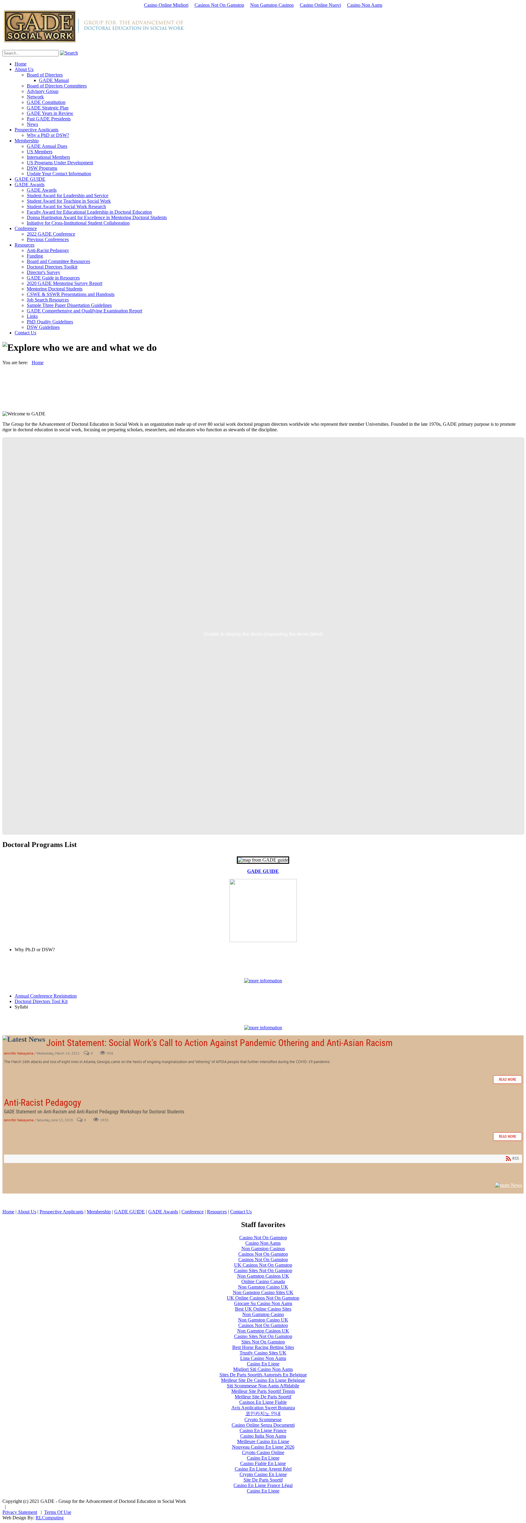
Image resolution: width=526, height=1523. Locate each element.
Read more (507, 1079)
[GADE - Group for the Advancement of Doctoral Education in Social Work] (93, 42)
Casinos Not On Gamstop (219, 5)
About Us (26, 1211)
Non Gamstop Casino (263, 1314)
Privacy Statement (19, 1512)
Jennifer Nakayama (18, 1053)
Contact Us (241, 1211)
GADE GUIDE (263, 871)
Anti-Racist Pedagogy (42, 1102)
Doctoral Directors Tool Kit (41, 1001)
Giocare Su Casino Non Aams (263, 1303)
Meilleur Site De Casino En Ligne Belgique (263, 1380)
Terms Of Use (57, 1512)
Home (8, 1211)
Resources (217, 1211)
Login (15, 1506)
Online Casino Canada (263, 1281)
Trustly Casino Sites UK (263, 1352)
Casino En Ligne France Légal (263, 1485)
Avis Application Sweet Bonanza (263, 1407)
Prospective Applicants (61, 1211)
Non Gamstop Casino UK (263, 1287)
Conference (192, 1211)
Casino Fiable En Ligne (263, 1463)
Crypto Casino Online (263, 1452)
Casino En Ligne (263, 1363)
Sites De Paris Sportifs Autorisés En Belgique (263, 1374)
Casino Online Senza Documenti (263, 1425)
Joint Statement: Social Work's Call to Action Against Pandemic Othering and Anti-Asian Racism (219, 1042)
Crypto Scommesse (263, 1419)
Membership (99, 1211)
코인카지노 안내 (263, 1413)
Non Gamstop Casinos (272, 5)
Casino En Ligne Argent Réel (263, 1468)
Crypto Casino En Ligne (263, 1474)
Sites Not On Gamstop (263, 1341)
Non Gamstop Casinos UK (263, 1276)
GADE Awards (163, 1211)
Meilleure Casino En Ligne (263, 1441)
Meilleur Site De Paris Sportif (263, 1396)
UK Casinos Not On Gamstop (263, 1265)
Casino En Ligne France (263, 1430)
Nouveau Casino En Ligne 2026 (263, 1447)
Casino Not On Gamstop (263, 1237)
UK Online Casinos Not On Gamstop (263, 1298)
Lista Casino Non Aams (263, 1358)
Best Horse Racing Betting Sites (263, 1347)
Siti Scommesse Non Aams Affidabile (263, 1385)
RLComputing (50, 1517)
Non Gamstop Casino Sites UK (263, 1292)
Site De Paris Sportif (263, 1479)
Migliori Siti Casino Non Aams (263, 1369)
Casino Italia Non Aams (263, 1436)
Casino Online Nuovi (320, 5)
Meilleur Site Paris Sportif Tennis (263, 1391)
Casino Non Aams (364, 5)
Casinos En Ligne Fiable (263, 1402)
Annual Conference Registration (46, 995)
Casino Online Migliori (166, 5)
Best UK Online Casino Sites (263, 1308)
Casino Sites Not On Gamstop (263, 1270)
